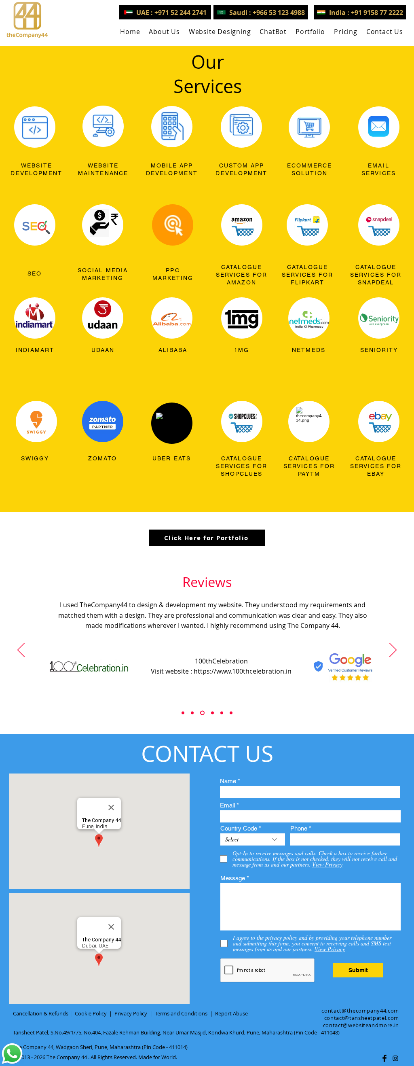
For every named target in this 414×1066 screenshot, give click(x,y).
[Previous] (21, 650)
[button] (220, 31)
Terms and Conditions (181, 1013)
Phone (298, 828)
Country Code (238, 828)
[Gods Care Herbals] (192, 713)
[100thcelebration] (202, 713)
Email (227, 805)
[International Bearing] (212, 713)
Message (232, 878)
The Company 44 (66, 1057)
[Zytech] (231, 713)
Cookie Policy (91, 1013)
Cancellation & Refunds (40, 1013)
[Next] (393, 650)
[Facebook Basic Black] (384, 1058)
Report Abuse (231, 1013)
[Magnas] (221, 713)
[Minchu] (183, 713)
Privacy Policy (130, 1013)
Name (228, 781)
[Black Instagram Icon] (395, 1058)
